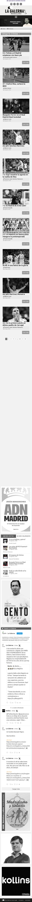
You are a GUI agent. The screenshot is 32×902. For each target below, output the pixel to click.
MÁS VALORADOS (24, 536)
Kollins (8, 711)
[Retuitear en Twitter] (11, 707)
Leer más (26, 62)
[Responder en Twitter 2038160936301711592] (7, 723)
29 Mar (16, 645)
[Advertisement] (16, 414)
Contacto (21, 900)
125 (20, 339)
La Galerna (6, 576)
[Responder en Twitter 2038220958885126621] (7, 702)
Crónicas (11, 28)
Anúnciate (27, 900)
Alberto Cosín (6, 567)
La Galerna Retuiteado (18, 707)
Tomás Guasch (12, 543)
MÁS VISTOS (9, 536)
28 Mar (16, 758)
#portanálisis (10, 736)
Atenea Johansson (8, 551)
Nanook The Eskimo (14, 559)
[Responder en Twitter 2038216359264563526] (7, 752)
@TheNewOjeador (12, 714)
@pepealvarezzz (24, 714)
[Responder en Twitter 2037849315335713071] (7, 784)
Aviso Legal (14, 900)
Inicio (3, 28)
